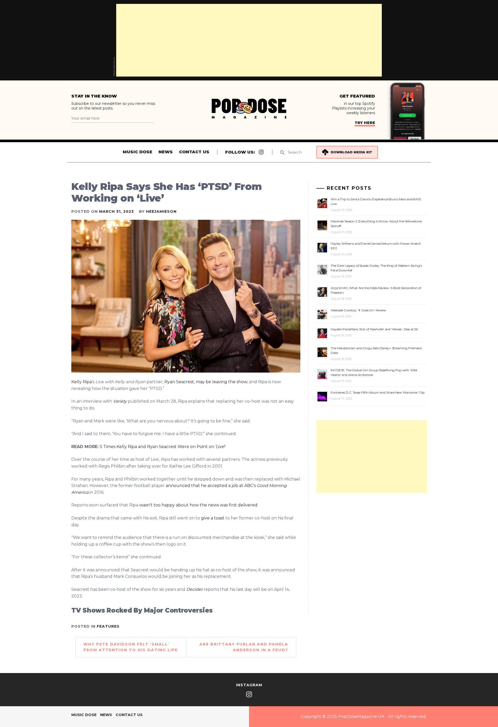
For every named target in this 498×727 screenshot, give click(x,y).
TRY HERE (365, 122)
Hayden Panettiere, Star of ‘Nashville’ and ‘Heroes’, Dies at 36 (374, 329)
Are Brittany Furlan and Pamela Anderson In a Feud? (243, 647)
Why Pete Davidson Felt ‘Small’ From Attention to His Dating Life (131, 647)
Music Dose (137, 151)
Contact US (194, 151)
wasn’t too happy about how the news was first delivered (198, 505)
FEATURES (108, 626)
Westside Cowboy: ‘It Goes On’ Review (358, 310)
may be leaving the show (221, 381)
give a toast (213, 518)
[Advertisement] (249, 40)
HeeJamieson (161, 211)
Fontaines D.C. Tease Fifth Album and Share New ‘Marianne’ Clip (378, 392)
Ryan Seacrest (179, 381)
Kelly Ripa (81, 381)
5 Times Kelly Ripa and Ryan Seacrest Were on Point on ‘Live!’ (163, 446)
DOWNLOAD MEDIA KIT (351, 152)
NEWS (165, 151)
